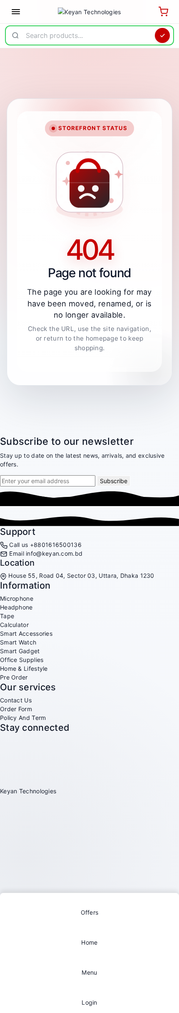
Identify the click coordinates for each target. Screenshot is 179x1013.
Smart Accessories (26, 633)
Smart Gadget (20, 650)
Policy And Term (23, 717)
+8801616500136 (56, 544)
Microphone (16, 598)
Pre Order (14, 677)
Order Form (16, 708)
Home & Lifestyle (24, 668)
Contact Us (16, 700)
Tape (7, 615)
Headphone (16, 607)
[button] (89, 968)
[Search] (162, 35)
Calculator (14, 624)
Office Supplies (22, 659)
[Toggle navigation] (16, 12)
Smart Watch (18, 642)
